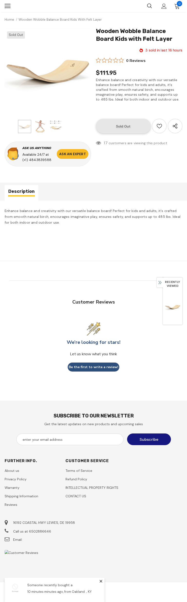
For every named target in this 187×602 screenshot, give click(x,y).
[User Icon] (164, 6)
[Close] (100, 581)
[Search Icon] (149, 6)
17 (105, 142)
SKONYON (30, 6)
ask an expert (72, 154)
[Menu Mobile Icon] (7, 6)
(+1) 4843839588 (36, 160)
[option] (48, 72)
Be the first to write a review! (93, 367)
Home (9, 19)
